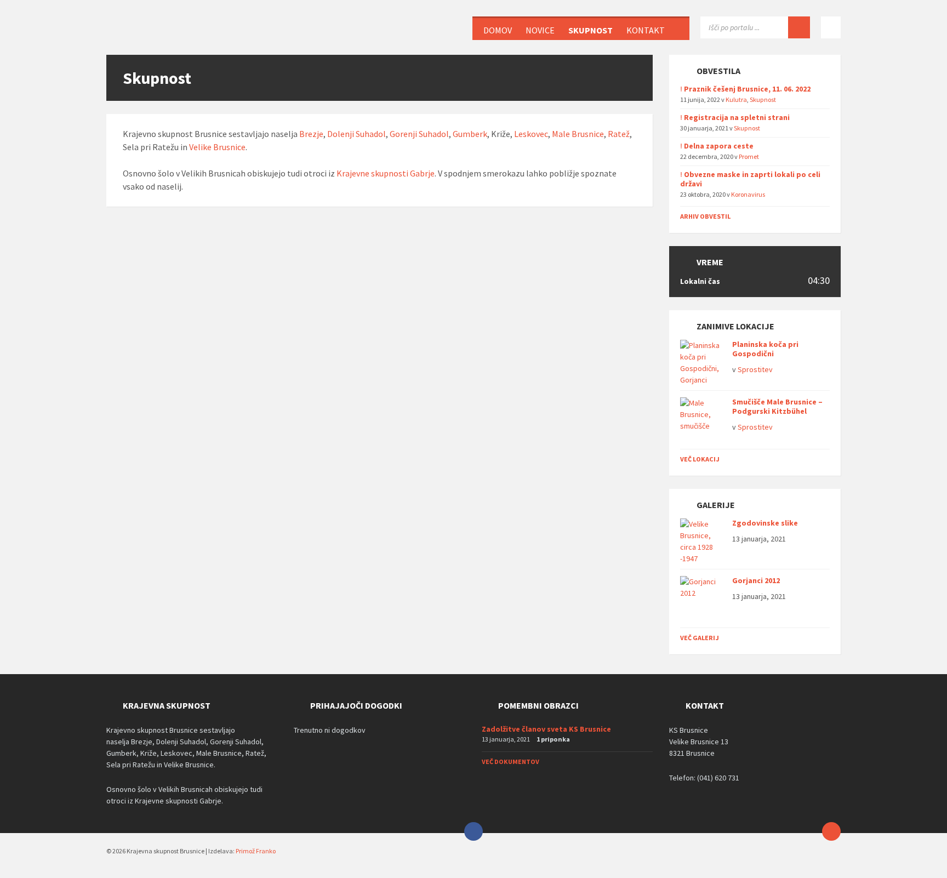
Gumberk (470, 133)
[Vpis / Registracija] (831, 27)
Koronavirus (748, 194)
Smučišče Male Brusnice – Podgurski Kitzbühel (777, 406)
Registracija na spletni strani (737, 117)
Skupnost (763, 99)
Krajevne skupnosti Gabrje (385, 173)
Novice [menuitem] (540, 30)
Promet (749, 156)
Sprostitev (755, 369)
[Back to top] (831, 831)
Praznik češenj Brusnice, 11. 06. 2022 (747, 89)
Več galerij (699, 638)
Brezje (311, 133)
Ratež (619, 133)
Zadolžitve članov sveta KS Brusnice (546, 729)
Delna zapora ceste (719, 146)
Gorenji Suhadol (419, 133)
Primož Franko (256, 851)
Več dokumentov (510, 761)
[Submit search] (799, 27)
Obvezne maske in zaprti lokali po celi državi (750, 179)
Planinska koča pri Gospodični (765, 348)
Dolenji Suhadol (356, 133)
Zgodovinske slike (765, 523)
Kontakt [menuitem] (645, 30)
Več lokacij (700, 459)
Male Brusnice (578, 133)
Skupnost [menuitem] (590, 30)
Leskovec (531, 133)
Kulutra (736, 99)
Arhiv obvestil (705, 216)
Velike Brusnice (217, 146)
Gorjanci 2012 (756, 580)
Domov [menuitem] (497, 30)
